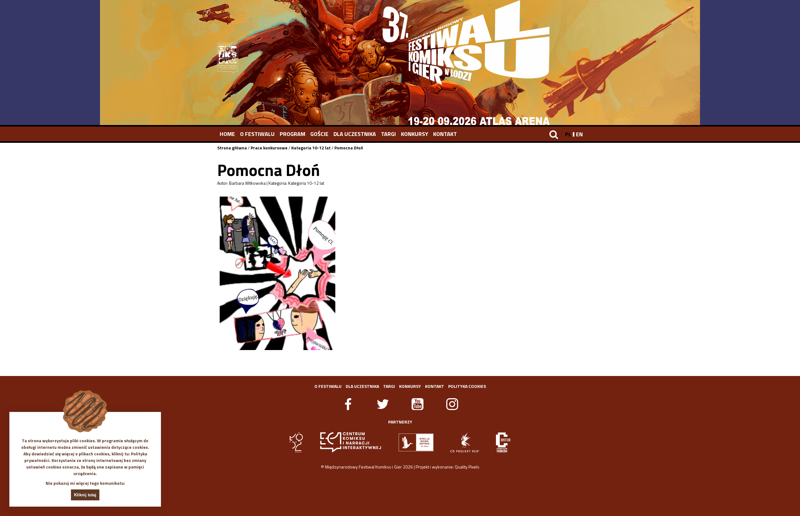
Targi (388, 134)
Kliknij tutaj (85, 495)
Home (227, 134)
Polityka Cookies (467, 386)
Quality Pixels (467, 466)
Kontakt (445, 134)
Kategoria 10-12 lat (311, 147)
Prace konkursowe (269, 147)
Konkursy (414, 134)
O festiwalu (257, 134)
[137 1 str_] (277, 273)
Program (292, 134)
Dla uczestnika (354, 134)
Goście (319, 134)
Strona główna (232, 147)
